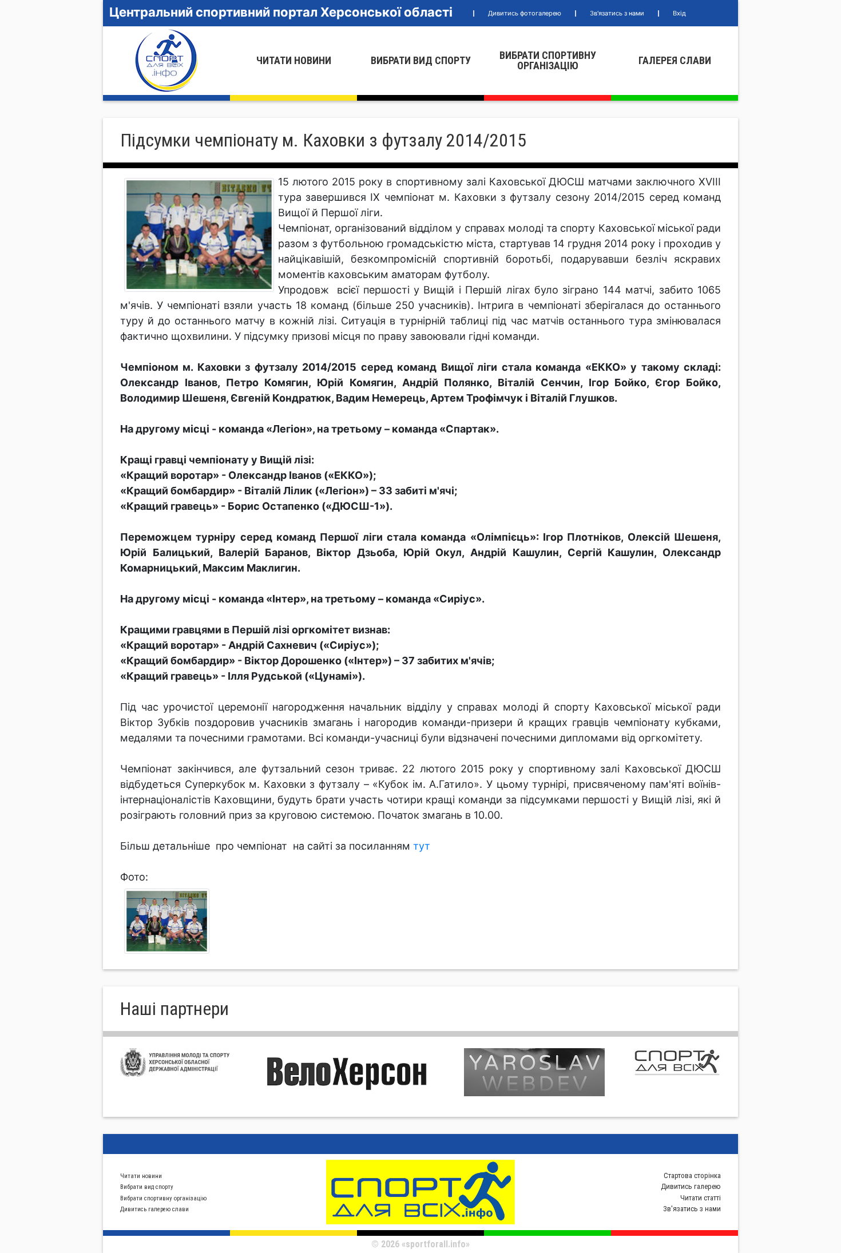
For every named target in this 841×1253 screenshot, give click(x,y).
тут (421, 846)
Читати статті (700, 1197)
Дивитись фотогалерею (524, 13)
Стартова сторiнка (692, 1175)
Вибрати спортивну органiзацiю (547, 60)
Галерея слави (674, 60)
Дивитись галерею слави (154, 1209)
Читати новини (293, 60)
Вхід (679, 13)
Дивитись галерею (691, 1186)
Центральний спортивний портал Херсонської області (281, 12)
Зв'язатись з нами (617, 13)
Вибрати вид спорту (421, 60)
